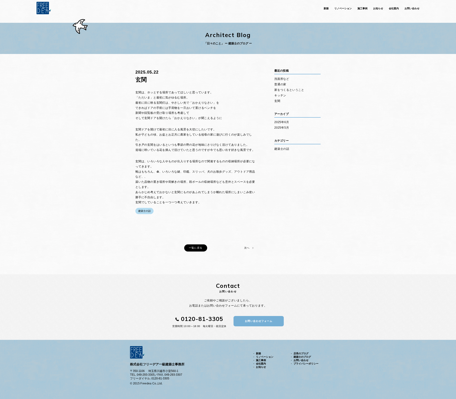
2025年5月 (281, 127)
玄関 (277, 100)
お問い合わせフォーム (258, 321)
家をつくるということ (289, 89)
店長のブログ (301, 353)
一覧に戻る (196, 247)
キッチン (280, 95)
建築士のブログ (302, 356)
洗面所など (281, 78)
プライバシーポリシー (306, 363)
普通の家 (280, 84)
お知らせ (378, 8)
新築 (326, 8)
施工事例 (362, 8)
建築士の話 (144, 210)
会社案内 (394, 8)
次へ (246, 247)
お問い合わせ (412, 8)
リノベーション (343, 8)
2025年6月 (281, 122)
